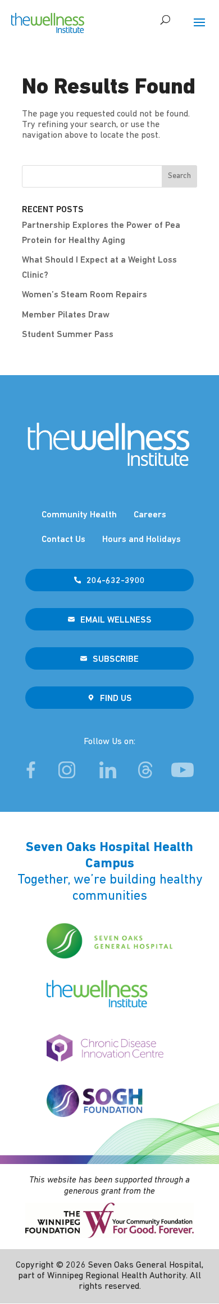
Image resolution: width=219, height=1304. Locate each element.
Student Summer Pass (67, 334)
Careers (150, 515)
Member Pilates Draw (66, 315)
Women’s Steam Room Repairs (84, 295)
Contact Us (63, 539)
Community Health (79, 515)
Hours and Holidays (141, 539)
